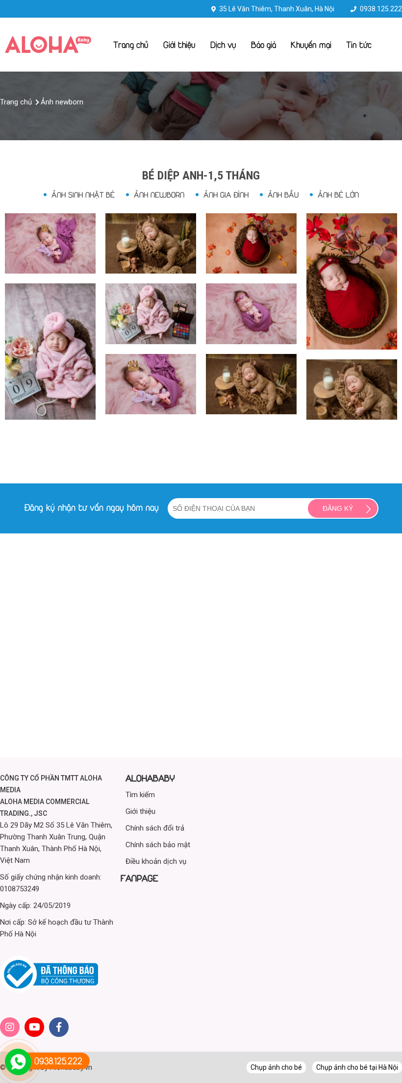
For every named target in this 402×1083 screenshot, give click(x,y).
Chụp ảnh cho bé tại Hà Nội (357, 1067)
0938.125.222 (381, 9)
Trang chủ (131, 44)
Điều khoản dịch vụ (156, 861)
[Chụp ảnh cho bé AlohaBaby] (48, 50)
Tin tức (359, 44)
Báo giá (263, 44)
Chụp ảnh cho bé (276, 1067)
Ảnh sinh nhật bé (83, 194)
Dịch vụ (223, 44)
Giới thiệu (179, 44)
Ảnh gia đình (226, 194)
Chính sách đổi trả (155, 828)
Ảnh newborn (159, 194)
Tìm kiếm (140, 794)
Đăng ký (338, 508)
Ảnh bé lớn (338, 194)
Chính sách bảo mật (158, 844)
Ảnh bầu (283, 194)
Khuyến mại (311, 44)
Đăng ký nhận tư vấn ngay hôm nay (91, 507)
